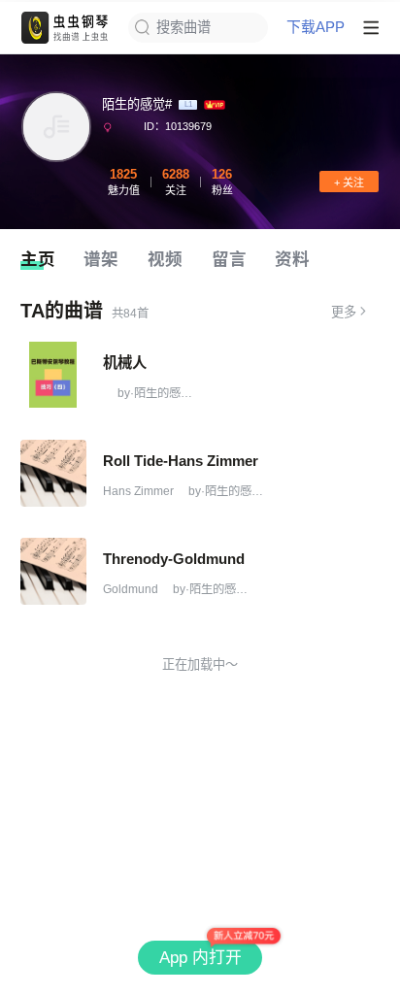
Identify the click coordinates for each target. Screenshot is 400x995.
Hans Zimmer (138, 491)
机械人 (125, 362)
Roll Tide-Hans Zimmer (180, 460)
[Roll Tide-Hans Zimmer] (53, 473)
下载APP (315, 27)
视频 (165, 259)
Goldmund (130, 589)
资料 (292, 259)
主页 (37, 259)
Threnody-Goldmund (174, 558)
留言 (229, 259)
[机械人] (53, 375)
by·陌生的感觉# (157, 393)
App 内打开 (200, 957)
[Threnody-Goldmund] (53, 571)
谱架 (100, 259)
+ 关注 (349, 182)
